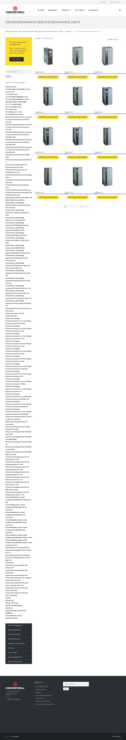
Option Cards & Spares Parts (45, 704)
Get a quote (16, 59)
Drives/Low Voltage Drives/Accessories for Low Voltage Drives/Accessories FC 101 (18, 328)
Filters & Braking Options (44, 695)
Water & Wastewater (15, 661)
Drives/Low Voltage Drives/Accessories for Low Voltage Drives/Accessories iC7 (18, 388)
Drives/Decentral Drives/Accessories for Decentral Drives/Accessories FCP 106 (18, 126)
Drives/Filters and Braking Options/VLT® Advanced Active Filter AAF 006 (16, 257)
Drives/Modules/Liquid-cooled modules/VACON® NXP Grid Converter (16, 529)
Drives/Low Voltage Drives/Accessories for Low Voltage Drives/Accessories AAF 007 (18, 320)
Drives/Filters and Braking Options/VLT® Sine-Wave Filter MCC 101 (18, 303)
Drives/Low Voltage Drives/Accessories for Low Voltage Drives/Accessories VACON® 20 (18, 403)
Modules (38, 692)
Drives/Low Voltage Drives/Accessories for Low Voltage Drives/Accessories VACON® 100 (18, 396)
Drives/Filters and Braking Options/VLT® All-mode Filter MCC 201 (17, 273)
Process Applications (15, 657)
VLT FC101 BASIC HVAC (13, 107)
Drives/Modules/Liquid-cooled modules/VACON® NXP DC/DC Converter (16, 522)
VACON (7, 598)
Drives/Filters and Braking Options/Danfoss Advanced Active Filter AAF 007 (17, 205)
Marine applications (14, 630)
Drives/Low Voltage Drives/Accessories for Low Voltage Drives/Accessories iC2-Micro (18, 381)
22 (87, 206)
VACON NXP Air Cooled (13, 616)
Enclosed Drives (41, 689)
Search (8, 76)
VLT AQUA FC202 (11, 94)
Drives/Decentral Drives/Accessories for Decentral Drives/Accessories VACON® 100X (18, 134)
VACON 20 (9, 608)
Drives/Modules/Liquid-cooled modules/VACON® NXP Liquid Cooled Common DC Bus (18, 542)
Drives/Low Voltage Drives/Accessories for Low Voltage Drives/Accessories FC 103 (18, 343)
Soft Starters (40, 698)
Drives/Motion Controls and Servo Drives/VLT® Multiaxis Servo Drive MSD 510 (17, 557)
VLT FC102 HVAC (11, 109)
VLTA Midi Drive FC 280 (13, 112)
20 (81, 206)
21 (84, 206)
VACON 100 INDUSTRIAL (13, 605)
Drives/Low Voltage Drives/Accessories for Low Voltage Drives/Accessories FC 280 (18, 358)
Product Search (114, 2)
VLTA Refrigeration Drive (14, 114)
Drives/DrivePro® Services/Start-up (18, 190)
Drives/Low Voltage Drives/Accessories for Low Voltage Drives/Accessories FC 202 (18, 351)
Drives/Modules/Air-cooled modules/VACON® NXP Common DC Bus (18, 499)
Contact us (103, 2)
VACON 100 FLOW (11, 603)
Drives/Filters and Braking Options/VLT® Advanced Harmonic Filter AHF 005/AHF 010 (18, 265)
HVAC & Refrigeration (15, 625)
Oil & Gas (11, 648)
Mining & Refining (14, 639)
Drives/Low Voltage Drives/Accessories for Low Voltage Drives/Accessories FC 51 (18, 373)
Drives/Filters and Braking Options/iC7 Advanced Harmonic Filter (17, 212)
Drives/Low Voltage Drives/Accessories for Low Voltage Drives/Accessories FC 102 (18, 336)
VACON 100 (9, 600)
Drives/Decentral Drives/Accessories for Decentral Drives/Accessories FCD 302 (18, 119)
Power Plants (12, 652)
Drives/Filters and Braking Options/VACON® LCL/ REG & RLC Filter (17, 240)
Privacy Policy (117, 736)
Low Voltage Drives (42, 686)
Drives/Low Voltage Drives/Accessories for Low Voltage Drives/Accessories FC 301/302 (18, 366)
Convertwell (15, 736)
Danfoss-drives (10, 87)
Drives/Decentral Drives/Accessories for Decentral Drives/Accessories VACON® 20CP (18, 142)
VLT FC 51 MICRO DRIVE (13, 104)
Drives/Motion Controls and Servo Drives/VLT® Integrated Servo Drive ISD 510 (18, 550)
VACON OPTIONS (11, 618)
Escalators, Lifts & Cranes (16, 643)
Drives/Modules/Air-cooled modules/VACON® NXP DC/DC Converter (16, 507)
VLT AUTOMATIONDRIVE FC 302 (16, 97)
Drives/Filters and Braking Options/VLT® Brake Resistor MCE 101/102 (17, 280)
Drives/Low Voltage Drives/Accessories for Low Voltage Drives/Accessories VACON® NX (18, 411)
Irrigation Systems (14, 634)
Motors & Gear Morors (43, 701)
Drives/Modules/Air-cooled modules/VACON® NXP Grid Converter (15, 514)
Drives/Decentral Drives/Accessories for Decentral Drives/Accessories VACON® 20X (18, 149)
